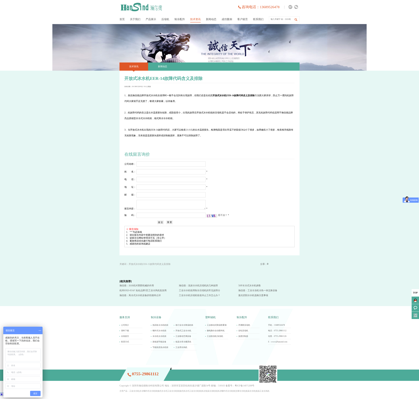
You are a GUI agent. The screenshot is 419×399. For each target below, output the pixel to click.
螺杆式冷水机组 (159, 330)
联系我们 (258, 19)
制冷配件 (179, 19)
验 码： (130, 215)
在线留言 (125, 336)
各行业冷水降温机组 (184, 325)
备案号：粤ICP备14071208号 (240, 385)
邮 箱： (130, 195)
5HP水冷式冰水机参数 (249, 285)
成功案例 (227, 19)
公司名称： (130, 164)
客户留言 (242, 19)
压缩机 (165, 19)
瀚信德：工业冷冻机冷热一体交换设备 (257, 290)
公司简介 (125, 325)
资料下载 (125, 330)
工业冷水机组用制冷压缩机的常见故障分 (199, 290)
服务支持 (124, 317)
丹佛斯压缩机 (244, 325)
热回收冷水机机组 (160, 325)
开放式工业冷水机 (183, 330)
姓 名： (130, 171)
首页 (122, 19)
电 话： (130, 179)
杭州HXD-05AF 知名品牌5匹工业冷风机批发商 (143, 290)
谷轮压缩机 (243, 330)
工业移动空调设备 (183, 336)
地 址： (130, 187)
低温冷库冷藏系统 (183, 342)
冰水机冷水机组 (159, 336)
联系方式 (125, 342)
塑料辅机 (210, 317)
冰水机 (189, 130)
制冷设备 (156, 317)
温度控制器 (243, 336)
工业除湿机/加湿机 (215, 336)
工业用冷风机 (181, 347)
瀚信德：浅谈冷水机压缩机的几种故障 (198, 285)
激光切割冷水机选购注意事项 (253, 295)
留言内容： (130, 208)
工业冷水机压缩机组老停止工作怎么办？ (199, 295)
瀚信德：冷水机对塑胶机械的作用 (136, 285)
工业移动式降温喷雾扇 (217, 325)
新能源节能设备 (159, 342)
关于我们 (135, 19)
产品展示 (151, 19)
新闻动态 (211, 19)
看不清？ (223, 215)
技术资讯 (195, 19)
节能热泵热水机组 (160, 347)
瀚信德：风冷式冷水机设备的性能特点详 (140, 295)
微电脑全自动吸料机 (216, 330)
